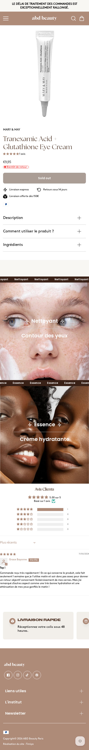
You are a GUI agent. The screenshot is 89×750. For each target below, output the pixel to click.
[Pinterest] (37, 675)
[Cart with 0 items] (82, 18)
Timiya (30, 744)
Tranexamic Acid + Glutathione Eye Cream (37, 143)
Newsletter (15, 713)
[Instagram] (18, 675)
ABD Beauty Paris (33, 739)
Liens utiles (15, 690)
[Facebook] (8, 675)
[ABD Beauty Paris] (44, 18)
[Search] (73, 18)
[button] (82, 18)
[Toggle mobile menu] (16, 18)
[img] (8, 554)
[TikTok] (27, 675)
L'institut (13, 702)
